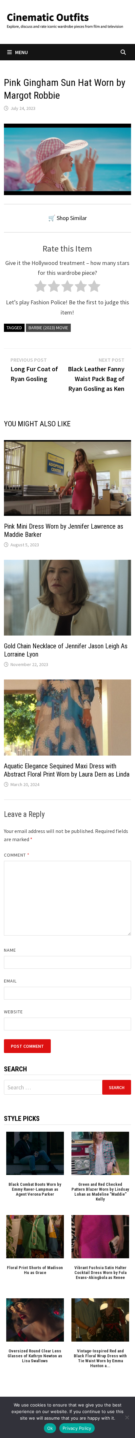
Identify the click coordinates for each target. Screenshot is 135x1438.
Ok (50, 1428)
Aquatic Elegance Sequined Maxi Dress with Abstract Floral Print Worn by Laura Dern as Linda (66, 770)
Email (10, 981)
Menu (21, 52)
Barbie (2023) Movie (48, 328)
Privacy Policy (77, 1428)
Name (10, 950)
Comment (17, 855)
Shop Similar (72, 218)
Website (13, 1012)
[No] (127, 1417)
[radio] (40, 287)
